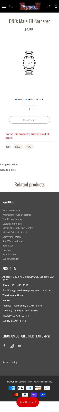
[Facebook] (4, 346)
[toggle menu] (4, 6)
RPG (29, 146)
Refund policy (8, 169)
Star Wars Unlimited (13, 241)
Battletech (7, 245)
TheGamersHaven (23, 381)
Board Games (9, 254)
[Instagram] (12, 346)
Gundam (6, 250)
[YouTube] (19, 346)
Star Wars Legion (11, 236)
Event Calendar (10, 258)
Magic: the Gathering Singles (17, 228)
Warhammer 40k (11, 210)
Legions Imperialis (12, 223)
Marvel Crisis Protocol (14, 232)
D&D (17, 146)
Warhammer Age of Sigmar (16, 214)
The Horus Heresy (12, 219)
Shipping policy (9, 164)
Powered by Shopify (42, 381)
